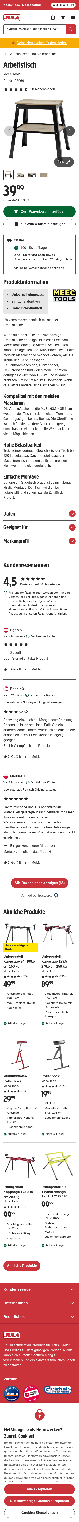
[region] (39, 1462)
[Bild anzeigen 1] (8, 175)
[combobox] (39, 29)
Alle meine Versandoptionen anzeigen (39, 267)
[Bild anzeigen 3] (32, 175)
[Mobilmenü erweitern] (73, 18)
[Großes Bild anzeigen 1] (39, 131)
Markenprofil (16, 540)
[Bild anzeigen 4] (44, 175)
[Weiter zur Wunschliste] (53, 18)
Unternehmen (15, 1303)
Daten (9, 513)
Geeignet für (15, 527)
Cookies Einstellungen (39, 1512)
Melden (37, 669)
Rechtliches (14, 1317)
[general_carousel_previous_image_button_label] (9, 131)
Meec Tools (11, 74)
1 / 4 (61, 162)
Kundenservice (17, 1289)
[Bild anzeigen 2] (20, 175)
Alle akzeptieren (39, 1489)
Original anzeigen (51, 702)
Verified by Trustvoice (37, 895)
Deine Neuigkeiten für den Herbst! (42, 43)
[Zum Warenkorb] (63, 18)
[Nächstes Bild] (70, 131)
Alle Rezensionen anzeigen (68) (40, 883)
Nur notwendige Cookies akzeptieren (39, 1501)
